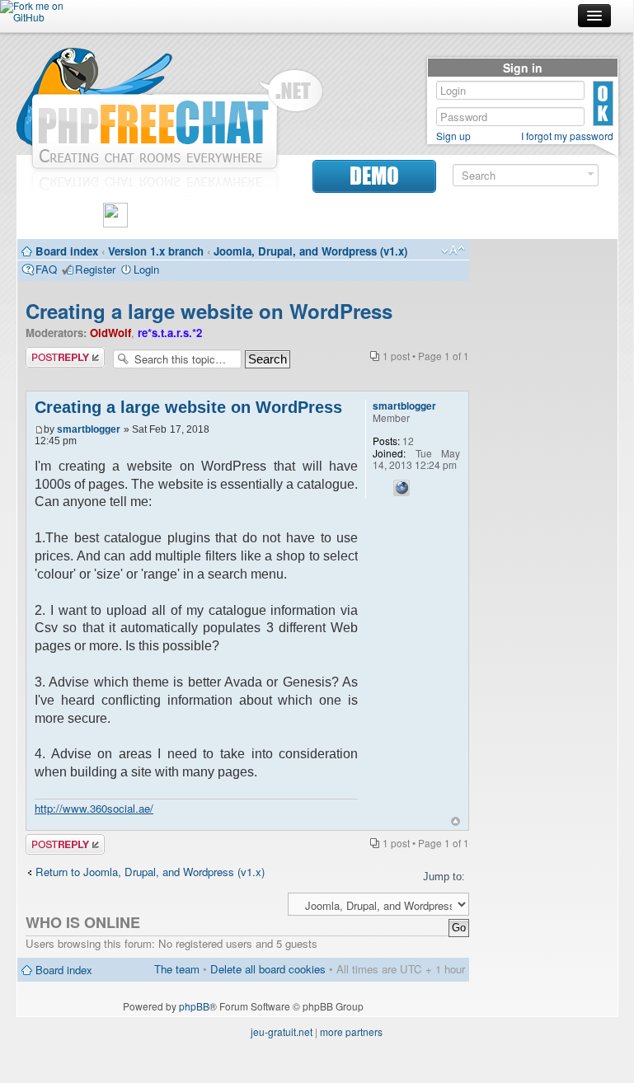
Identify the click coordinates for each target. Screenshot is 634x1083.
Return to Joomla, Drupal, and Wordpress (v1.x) (150, 872)
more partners (351, 1031)
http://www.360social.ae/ (94, 808)
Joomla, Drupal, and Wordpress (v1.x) (310, 251)
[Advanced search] (590, 174)
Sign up (453, 136)
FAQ (46, 269)
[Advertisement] (543, 494)
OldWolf (110, 332)
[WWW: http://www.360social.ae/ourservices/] (401, 488)
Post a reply (54, 353)
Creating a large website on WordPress (209, 311)
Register (95, 269)
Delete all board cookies (268, 969)
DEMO (374, 176)
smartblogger (88, 429)
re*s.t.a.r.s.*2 (170, 332)
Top (455, 821)
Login (146, 269)
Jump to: (444, 876)
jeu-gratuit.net (281, 1031)
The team (177, 969)
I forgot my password (567, 136)
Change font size (453, 250)
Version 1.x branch (156, 251)
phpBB (194, 1006)
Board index (66, 251)
